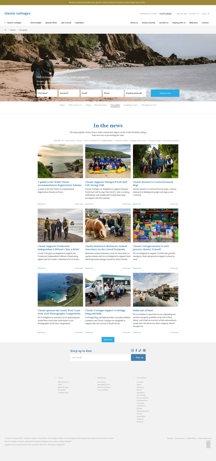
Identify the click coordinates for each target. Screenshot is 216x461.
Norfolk (139, 408)
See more (108, 339)
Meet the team (100, 105)
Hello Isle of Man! (143, 310)
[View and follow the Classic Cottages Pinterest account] (144, 351)
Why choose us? (75, 105)
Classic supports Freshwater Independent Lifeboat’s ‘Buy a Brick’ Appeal (59, 249)
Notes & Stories (148, 23)
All (62, 140)
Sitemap (170, 438)
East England (92, 438)
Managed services (149, 105)
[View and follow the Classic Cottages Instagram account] (132, 351)
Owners (60, 378)
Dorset (139, 390)
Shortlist (193, 14)
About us (134, 23)
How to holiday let (92, 140)
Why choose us (63, 382)
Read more (42, 204)
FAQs (88, 105)
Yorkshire (140, 419)
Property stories (121, 140)
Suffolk (139, 414)
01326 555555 (165, 13)
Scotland (140, 422)
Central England (70, 438)
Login (204, 14)
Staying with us (178, 23)
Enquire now (165, 93)
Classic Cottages (12, 438)
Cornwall (140, 382)
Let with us (163, 23)
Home (62, 105)
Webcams (193, 23)
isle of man (70, 140)
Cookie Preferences (204, 438)
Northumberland (143, 411)
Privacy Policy (180, 438)
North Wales (141, 416)
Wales (61, 438)
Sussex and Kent (143, 398)
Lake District (141, 406)
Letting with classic (138, 140)
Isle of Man (110, 438)
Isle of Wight (141, 395)
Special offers (51, 23)
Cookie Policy (191, 438)
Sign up (139, 357)
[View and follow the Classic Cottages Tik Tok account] (140, 351)
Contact (205, 23)
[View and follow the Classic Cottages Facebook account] (136, 351)
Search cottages (14, 23)
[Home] (5, 30)
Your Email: (77, 357)
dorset (79, 140)
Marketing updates (171, 140)
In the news (107, 140)
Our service (101, 382)
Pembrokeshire (142, 400)
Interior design (154, 140)
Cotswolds (140, 403)
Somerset (140, 387)
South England (53, 438)
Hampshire (141, 393)
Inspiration (79, 23)
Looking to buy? (131, 105)
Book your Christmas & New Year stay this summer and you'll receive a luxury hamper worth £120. (107, 2)
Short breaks (35, 23)
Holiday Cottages (30, 438)
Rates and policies (104, 387)
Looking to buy (63, 393)
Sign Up (180, 14)
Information (101, 378)
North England (81, 438)
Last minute (66, 23)
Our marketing (102, 390)
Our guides (115, 105)
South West (42, 438)
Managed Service (103, 385)
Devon (139, 385)
